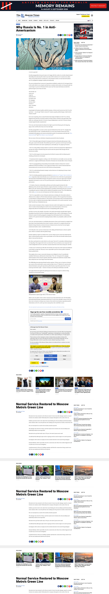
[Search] (92, 20)
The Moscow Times (21, 411)
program (69, 186)
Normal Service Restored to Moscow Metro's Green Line (42, 405)
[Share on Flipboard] (69, 35)
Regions (30, 20)
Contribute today (85, 16)
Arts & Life (46, 20)
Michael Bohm (20, 34)
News (19, 20)
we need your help (34, 343)
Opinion (40, 20)
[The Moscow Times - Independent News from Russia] (27, 15)
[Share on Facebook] (58, 35)
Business (36, 20)
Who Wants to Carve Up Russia (46, 135)
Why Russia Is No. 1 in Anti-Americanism (36, 28)
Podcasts (52, 20)
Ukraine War (24, 20)
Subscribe (68, 318)
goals (35, 192)
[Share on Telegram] (63, 35)
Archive (57, 20)
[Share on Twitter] (61, 35)
